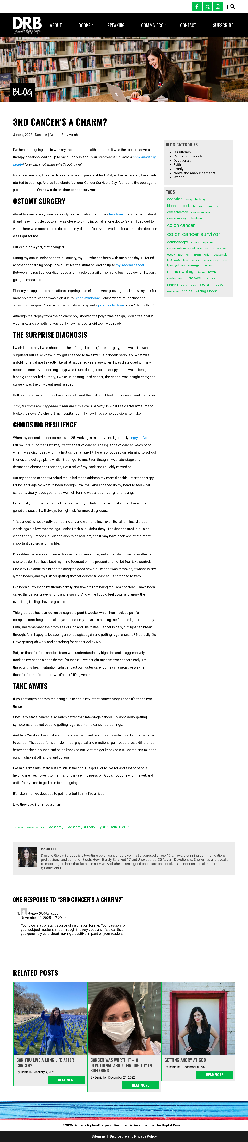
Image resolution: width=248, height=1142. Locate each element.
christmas (196, 218)
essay (171, 254)
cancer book (212, 206)
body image (198, 206)
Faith (177, 165)
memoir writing (180, 271)
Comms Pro (152, 25)
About (56, 25)
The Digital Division (170, 1125)
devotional (221, 248)
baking (189, 199)
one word (195, 278)
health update (173, 260)
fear (188, 255)
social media (173, 291)
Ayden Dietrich (39, 913)
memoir (208, 265)
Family (178, 169)
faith (180, 254)
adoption (174, 199)
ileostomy (116, 214)
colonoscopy (177, 242)
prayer (194, 285)
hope (185, 260)
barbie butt (19, 828)
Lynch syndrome (87, 298)
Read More (66, 1079)
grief (207, 254)
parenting (172, 284)
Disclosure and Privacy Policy (133, 1136)
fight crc (197, 255)
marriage (193, 265)
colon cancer (181, 225)
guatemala (220, 254)
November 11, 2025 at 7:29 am (44, 918)
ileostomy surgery (211, 260)
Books (84, 25)
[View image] (27, 25)
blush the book (178, 206)
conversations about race (184, 248)
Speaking (116, 25)
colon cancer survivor (193, 234)
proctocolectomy (111, 305)
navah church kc (176, 278)
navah (212, 272)
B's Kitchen (182, 152)
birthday (200, 199)
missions (200, 272)
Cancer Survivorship (65, 135)
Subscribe (223, 25)
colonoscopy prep (202, 242)
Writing (179, 177)
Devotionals (183, 160)
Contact (188, 25)
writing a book (206, 291)
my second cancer (130, 265)
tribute (187, 291)
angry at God (139, 438)
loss (225, 260)
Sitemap (98, 1136)
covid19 (209, 248)
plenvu (184, 285)
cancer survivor (201, 212)
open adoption (210, 278)
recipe (219, 284)
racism (206, 284)
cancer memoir (177, 212)
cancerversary (177, 218)
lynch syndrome (176, 265)
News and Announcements (195, 173)
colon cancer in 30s (35, 828)
